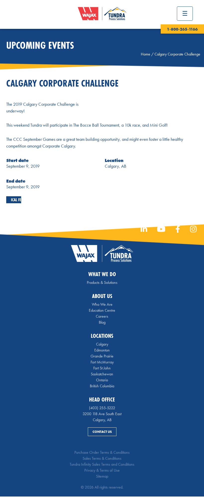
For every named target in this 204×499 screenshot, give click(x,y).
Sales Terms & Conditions (102, 458)
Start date (17, 160)
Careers (102, 316)
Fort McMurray (102, 362)
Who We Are (102, 304)
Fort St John (102, 368)
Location (114, 160)
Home (145, 54)
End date (15, 181)
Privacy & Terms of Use (102, 470)
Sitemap (102, 476)
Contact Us (102, 432)
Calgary (102, 344)
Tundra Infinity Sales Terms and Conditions (102, 464)
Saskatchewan (102, 374)
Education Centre (102, 310)
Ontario (102, 380)
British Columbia (102, 386)
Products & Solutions (102, 282)
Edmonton (102, 350)
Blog (102, 322)
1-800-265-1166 (182, 29)
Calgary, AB (115, 166)
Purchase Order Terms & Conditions (102, 452)
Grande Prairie (102, 356)
